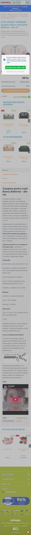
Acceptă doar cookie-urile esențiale (15, 71)
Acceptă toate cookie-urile (15, 67)
